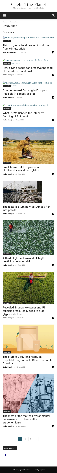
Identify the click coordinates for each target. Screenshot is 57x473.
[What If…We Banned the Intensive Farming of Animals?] (28, 107)
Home (5, 22)
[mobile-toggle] (4, 15)
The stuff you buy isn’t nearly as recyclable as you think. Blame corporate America (27, 360)
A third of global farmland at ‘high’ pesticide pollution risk (23, 260)
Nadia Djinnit (7, 367)
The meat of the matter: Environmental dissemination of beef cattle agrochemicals (26, 419)
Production (6, 41)
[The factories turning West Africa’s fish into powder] (28, 192)
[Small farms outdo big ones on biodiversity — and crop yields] (28, 145)
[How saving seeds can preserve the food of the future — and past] (28, 62)
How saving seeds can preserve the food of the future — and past (28, 69)
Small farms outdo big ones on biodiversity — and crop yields (21, 169)
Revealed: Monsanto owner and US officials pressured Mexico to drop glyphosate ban (24, 311)
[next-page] (36, 439)
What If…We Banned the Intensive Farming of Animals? (23, 114)
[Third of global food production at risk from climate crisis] (28, 39)
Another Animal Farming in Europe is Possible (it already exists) (25, 92)
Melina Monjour (8, 75)
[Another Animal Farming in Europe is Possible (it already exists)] (28, 84)
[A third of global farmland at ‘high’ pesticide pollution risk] (28, 237)
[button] (53, 15)
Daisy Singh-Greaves (10, 52)
